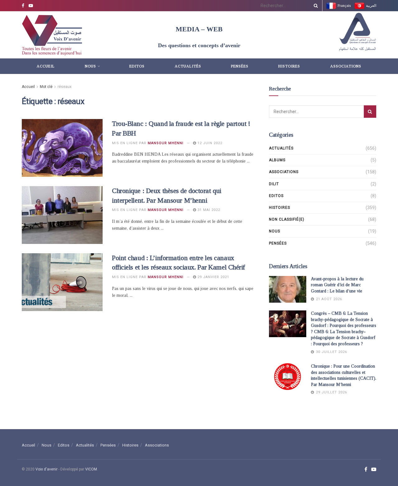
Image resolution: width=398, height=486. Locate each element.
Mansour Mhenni (165, 143)
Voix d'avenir (46, 469)
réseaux (65, 87)
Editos (137, 66)
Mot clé (46, 87)
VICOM (91, 469)
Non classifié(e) (286, 219)
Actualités (188, 66)
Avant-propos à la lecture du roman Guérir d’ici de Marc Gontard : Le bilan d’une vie (337, 285)
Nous (90, 66)
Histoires (289, 66)
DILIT (274, 184)
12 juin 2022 (209, 143)
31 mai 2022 (208, 210)
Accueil (46, 66)
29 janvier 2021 (212, 277)
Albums (277, 160)
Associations (345, 66)
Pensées (239, 66)
